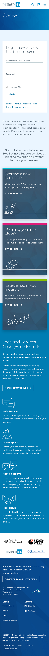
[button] (45, 4)
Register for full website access (21, 104)
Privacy (30, 645)
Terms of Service (10, 648)
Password (10, 74)
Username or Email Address (18, 61)
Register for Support (10, 620)
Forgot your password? (17, 107)
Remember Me (14, 87)
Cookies (20, 645)
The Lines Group (23, 640)
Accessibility (9, 645)
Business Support (8, 606)
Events (5, 615)
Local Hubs (6, 610)
